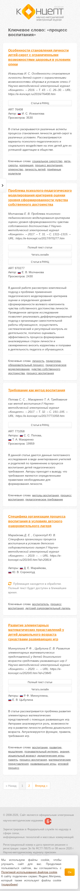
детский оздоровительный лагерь (47, 608)
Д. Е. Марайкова (34, 568)
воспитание (40, 747)
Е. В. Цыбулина (22, 699)
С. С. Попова (32, 435)
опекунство (15, 169)
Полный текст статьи (40, 247)
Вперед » (41, 785)
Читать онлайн (40, 254)
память (13, 759)
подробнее (9, 884)
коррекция (26, 165)
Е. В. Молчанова (32, 272)
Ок (69, 872)
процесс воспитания (49, 165)
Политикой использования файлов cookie (29, 872)
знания (64, 751)
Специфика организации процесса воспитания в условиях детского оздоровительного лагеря (36, 521)
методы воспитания (45, 495)
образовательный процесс (26, 365)
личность (38, 360)
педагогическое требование (44, 499)
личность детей (35, 169)
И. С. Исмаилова (32, 113)
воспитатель (40, 604)
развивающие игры (43, 763)
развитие (55, 747)
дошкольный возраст (22, 755)
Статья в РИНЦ (40, 103)
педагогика (53, 360)
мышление (15, 751)
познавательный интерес (41, 751)
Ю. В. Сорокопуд (23, 572)
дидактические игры (50, 755)
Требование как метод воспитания (36, 390)
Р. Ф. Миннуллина (35, 695)
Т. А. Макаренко (22, 439)
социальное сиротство (47, 161)
